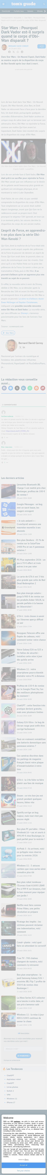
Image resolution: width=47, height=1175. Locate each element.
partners (17, 1121)
